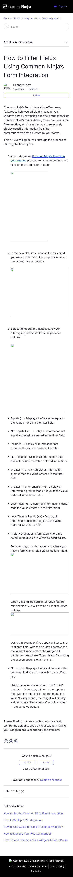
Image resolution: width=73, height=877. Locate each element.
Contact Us (36, 871)
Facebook (6, 741)
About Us (21, 866)
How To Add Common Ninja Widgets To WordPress (36, 840)
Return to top (12, 791)
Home (11, 866)
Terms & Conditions (37, 866)
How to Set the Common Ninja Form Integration (33, 813)
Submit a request (51, 780)
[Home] (17, 7)
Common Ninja (12, 18)
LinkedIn (16, 741)
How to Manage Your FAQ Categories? (27, 833)
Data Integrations (50, 18)
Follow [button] (36, 95)
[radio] (27, 762)
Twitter (11, 741)
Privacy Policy (57, 866)
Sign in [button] (63, 6)
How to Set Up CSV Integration (23, 820)
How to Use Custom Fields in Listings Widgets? (33, 826)
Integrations (30, 18)
